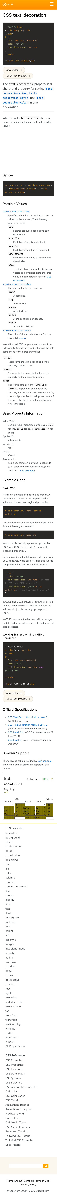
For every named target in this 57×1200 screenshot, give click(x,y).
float (8, 913)
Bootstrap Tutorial (16, 1131)
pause (9, 975)
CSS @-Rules (13, 1078)
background (12, 837)
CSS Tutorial (12, 1100)
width (8, 1033)
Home (10, 1180)
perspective (12, 979)
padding (10, 966)
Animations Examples (18, 1109)
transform (11, 1015)
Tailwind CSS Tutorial (18, 1135)
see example (27, 470)
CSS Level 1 (14, 739)
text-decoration (14, 1002)
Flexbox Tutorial (15, 1113)
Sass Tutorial (13, 1144)
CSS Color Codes (15, 1095)
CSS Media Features (17, 1127)
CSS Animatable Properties (21, 1087)
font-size (10, 922)
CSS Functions (14, 1069)
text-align (11, 997)
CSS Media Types (15, 1122)
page (8, 970)
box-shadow (12, 855)
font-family (12, 917)
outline (9, 957)
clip (7, 868)
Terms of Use (41, 1180)
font (7, 926)
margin (9, 944)
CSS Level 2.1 (15, 732)
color (8, 873)
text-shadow (13, 1006)
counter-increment (16, 886)
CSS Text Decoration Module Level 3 (27, 717)
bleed (8, 842)
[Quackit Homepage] (8, 4)
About (18, 1180)
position (10, 984)
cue (7, 890)
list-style (10, 939)
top (7, 1010)
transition (11, 1019)
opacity (9, 953)
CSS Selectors (13, 1082)
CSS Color (11, 1091)
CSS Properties (15, 828)
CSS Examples (14, 1060)
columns (10, 877)
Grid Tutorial (12, 1118)
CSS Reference (15, 1055)
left (7, 935)
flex (7, 908)
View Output (12, 69)
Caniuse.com (44, 760)
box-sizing (11, 859)
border (9, 850)
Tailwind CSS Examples (19, 1140)
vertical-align (13, 1024)
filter (8, 904)
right (8, 993)
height (9, 930)
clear (8, 864)
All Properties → (15, 1046)
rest (7, 988)
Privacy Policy (28, 1184)
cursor (9, 895)
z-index (9, 1041)
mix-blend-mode (15, 948)
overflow (10, 962)
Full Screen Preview (16, 75)
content (9, 882)
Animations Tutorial (17, 1104)
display (9, 899)
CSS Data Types (15, 1073)
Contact (28, 1180)
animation (11, 833)
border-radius (13, 846)
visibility (10, 1028)
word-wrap (12, 1037)
